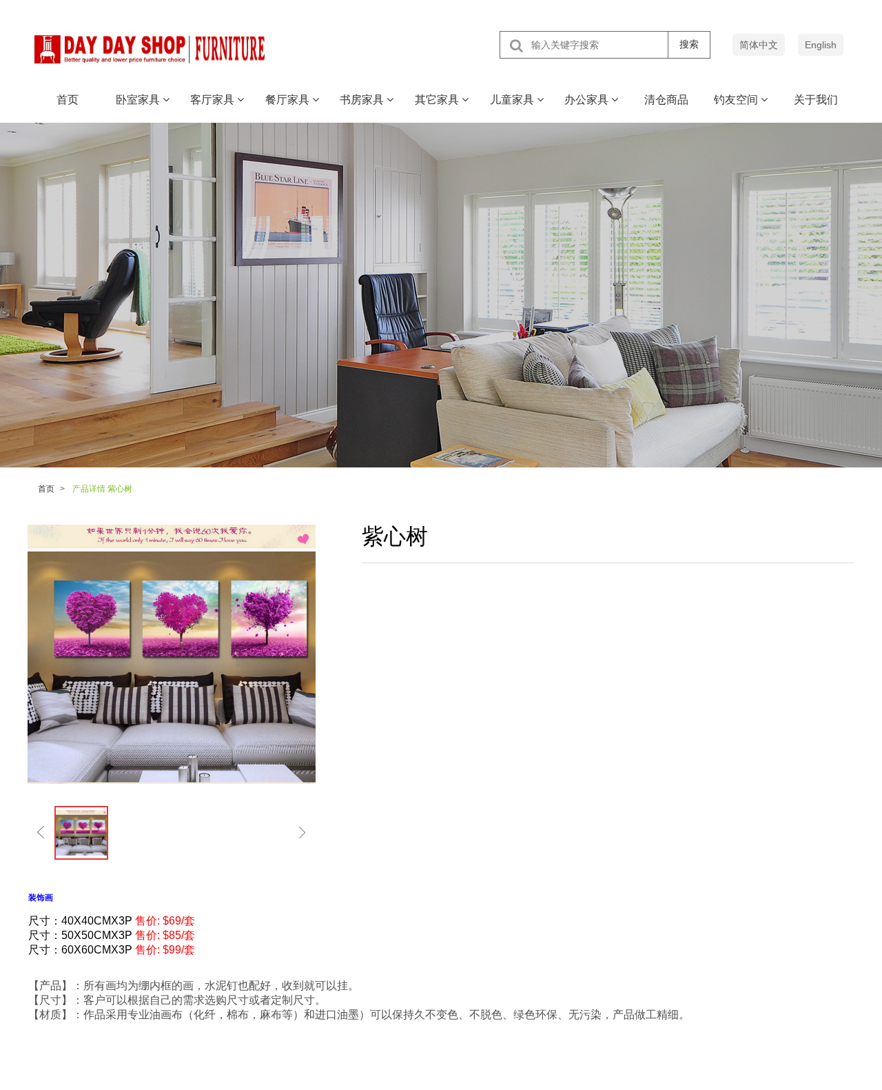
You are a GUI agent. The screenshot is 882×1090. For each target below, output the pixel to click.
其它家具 (438, 99)
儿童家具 (513, 99)
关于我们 (816, 99)
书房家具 (363, 99)
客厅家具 (213, 99)
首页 (68, 99)
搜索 (689, 44)
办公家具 (587, 99)
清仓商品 (666, 99)
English (821, 44)
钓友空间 (737, 99)
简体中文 (758, 44)
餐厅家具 (288, 99)
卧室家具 (139, 99)
